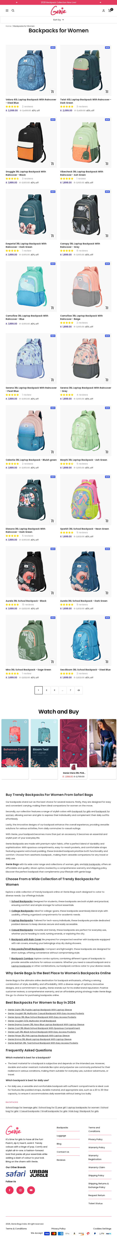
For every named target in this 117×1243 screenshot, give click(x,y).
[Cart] (109, 10)
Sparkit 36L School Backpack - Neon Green (84, 528)
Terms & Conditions (16, 1228)
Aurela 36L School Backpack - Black (26, 600)
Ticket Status (95, 1203)
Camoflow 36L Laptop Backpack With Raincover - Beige (81, 317)
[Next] (78, 690)
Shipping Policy (96, 1175)
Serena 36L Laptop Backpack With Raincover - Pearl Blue (31, 389)
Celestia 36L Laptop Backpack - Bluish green (31, 459)
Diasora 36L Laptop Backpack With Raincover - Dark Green (25, 530)
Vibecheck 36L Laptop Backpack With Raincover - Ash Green (81, 173)
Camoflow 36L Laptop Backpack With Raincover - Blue (27, 317)
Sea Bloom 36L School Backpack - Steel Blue (85, 669)
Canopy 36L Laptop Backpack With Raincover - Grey (80, 245)
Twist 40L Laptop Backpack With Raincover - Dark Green (85, 101)
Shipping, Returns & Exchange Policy (98, 1185)
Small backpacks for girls (54, 1111)
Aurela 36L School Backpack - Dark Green (83, 600)
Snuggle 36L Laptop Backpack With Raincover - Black (26, 173)
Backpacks (62, 1127)
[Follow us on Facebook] (10, 1190)
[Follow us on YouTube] (31, 1190)
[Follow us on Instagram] (20, 1190)
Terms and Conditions (94, 1129)
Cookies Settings (102, 1228)
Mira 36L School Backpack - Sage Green (28, 669)
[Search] (13, 10)
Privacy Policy (95, 1139)
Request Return (96, 1195)
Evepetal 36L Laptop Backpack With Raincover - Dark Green (26, 245)
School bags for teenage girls (21, 1107)
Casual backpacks (30, 1111)
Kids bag (73, 1111)
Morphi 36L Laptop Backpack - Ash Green (83, 459)
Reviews (61, 1159)
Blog (59, 1143)
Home (8, 26)
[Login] (103, 10)
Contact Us (63, 1151)
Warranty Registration (94, 1157)
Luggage (61, 1135)
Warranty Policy (96, 1147)
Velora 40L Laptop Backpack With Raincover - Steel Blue (31, 101)
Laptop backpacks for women (83, 1107)
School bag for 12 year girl (52, 1107)
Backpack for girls (89, 1111)
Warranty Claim (96, 1167)
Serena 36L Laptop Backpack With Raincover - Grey (85, 389)
